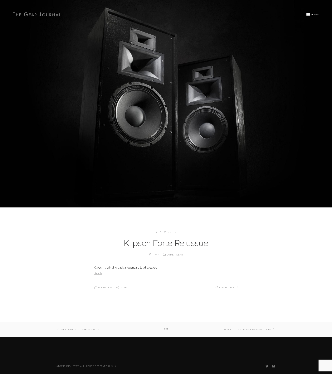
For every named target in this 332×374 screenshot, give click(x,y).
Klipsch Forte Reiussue (166, 243)
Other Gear (175, 254)
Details (98, 273)
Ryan (156, 254)
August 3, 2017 (166, 232)
